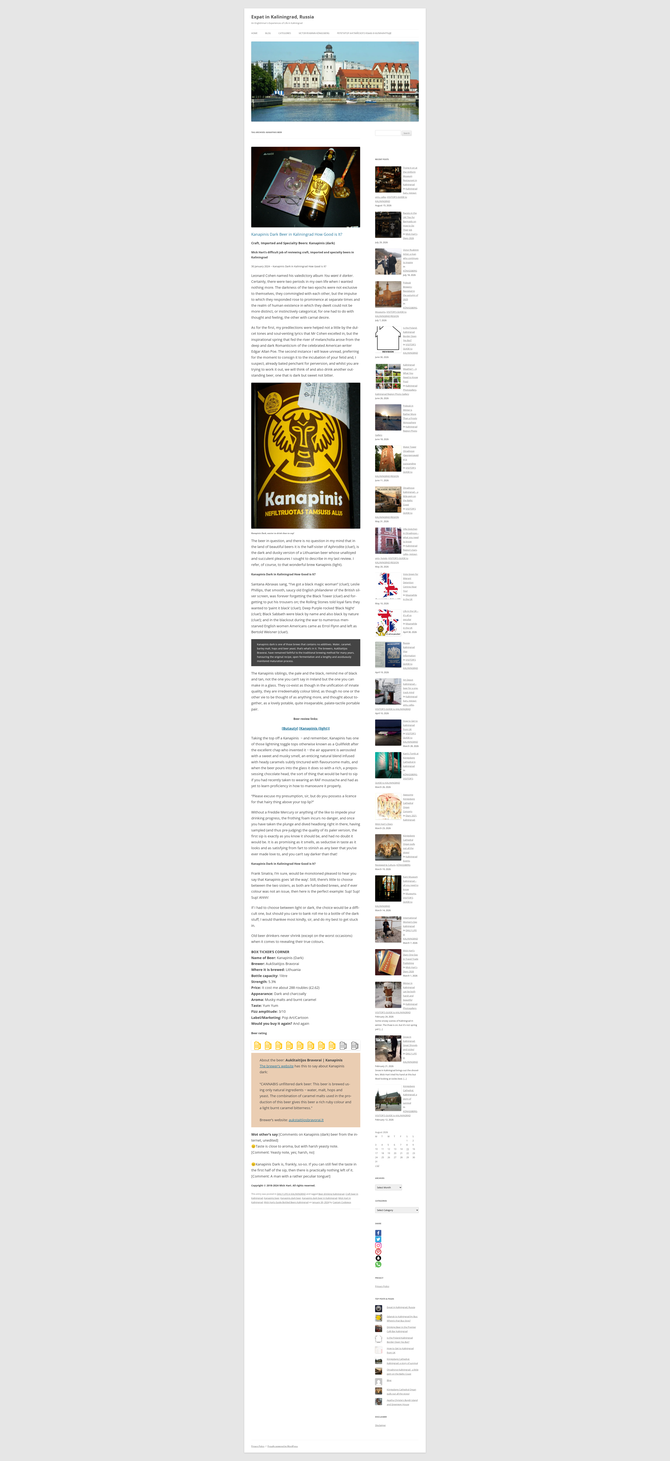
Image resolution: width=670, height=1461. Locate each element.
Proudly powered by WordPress (282, 1446)
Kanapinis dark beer (290, 1198)
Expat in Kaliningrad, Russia (282, 17)
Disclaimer (380, 1425)
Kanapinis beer (271, 1198)
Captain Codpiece (342, 1202)
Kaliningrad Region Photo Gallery (392, 394)
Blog (268, 33)
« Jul (377, 1165)
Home (254, 33)
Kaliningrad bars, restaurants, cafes (410, 700)
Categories (284, 33)
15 (407, 1148)
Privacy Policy (382, 1286)
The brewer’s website (277, 1066)
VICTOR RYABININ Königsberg (314, 33)
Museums (380, 311)
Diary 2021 (411, 815)
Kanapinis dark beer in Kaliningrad (319, 1198)
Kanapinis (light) (314, 728)
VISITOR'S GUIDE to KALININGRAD (410, 348)
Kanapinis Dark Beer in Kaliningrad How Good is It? (296, 234)
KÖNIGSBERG (410, 270)
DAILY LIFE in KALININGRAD (291, 1193)
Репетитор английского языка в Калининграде (364, 33)
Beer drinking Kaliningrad (331, 1193)
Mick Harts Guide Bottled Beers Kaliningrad (286, 1202)
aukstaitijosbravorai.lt (306, 1120)
